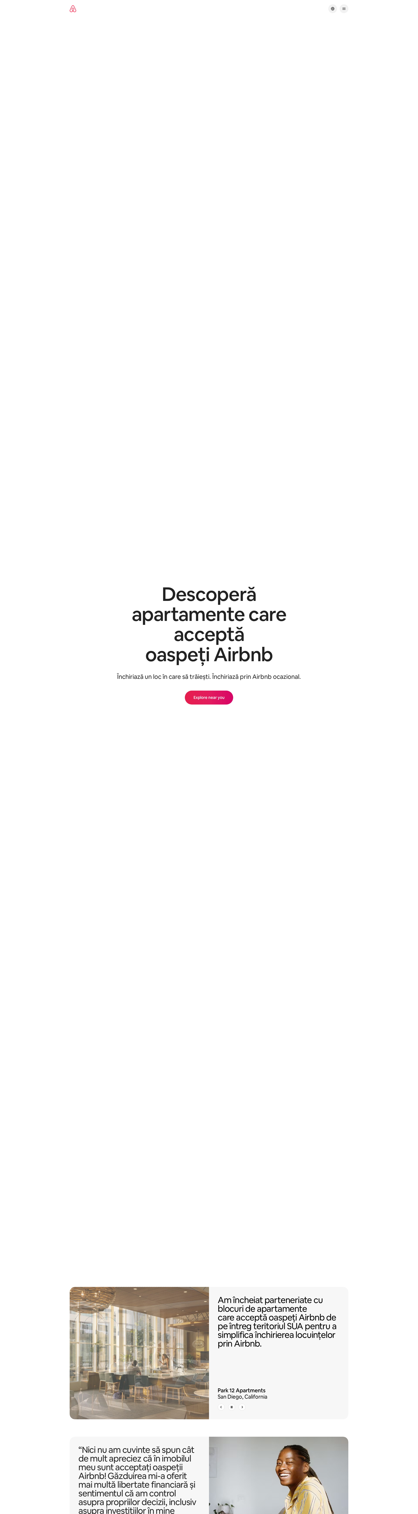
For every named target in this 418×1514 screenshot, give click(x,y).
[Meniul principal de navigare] (344, 8)
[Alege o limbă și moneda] (332, 8)
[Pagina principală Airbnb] (73, 8)
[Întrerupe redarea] (231, 1407)
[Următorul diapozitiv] (242, 1407)
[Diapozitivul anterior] (221, 1407)
